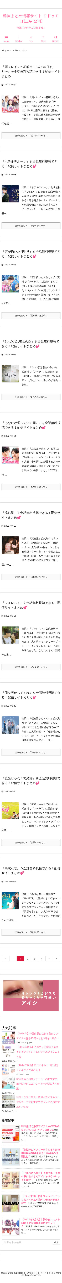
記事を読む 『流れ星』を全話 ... (31, 577)
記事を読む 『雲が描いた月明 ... (31, 315)
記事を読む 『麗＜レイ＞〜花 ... (31, 135)
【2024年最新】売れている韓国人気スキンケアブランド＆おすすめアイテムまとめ (38, 1051)
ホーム (7, 50)
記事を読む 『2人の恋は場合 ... (31, 397)
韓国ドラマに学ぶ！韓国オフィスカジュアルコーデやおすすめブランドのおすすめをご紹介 (38, 1102)
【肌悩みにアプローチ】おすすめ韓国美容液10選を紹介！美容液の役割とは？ (40, 1153)
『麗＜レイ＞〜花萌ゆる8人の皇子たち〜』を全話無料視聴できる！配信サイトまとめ (31, 71)
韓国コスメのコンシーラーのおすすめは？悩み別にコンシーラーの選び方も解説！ (38, 1083)
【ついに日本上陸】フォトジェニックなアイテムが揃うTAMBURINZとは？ (40, 1199)
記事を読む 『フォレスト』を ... (31, 666)
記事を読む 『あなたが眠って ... (31, 487)
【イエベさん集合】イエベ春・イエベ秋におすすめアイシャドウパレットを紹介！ (40, 1176)
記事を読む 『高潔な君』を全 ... (31, 932)
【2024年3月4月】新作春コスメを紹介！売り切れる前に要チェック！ (40, 1223)
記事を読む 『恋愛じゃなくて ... (31, 842)
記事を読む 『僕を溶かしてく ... (31, 752)
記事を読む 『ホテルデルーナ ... (31, 225)
